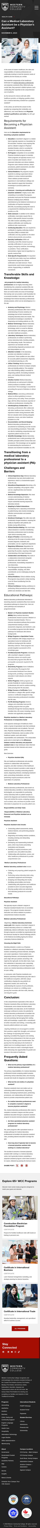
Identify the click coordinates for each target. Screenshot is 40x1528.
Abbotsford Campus (26, 1461)
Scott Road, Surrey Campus (29, 1458)
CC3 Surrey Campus (26, 1455)
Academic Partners (8, 1461)
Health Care (5, 1428)
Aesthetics (5, 1408)
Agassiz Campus (25, 1470)
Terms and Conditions (20, 1526)
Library (22, 1421)
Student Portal (24, 1410)
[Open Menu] (36, 8)
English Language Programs (7, 1424)
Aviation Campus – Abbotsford (26, 1465)
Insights (4, 1474)
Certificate (9, 1229)
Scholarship (24, 1430)
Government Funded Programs (8, 1456)
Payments (23, 1413)
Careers (4, 1467)
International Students (27, 1402)
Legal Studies (6, 1437)
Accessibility (32, 1526)
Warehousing (6, 1444)
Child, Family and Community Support (8, 1418)
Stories (4, 1471)
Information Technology (9, 1434)
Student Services (26, 1417)
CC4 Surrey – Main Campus (29, 1452)
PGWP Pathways (25, 1406)
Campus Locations (26, 1449)
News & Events (6, 1478)
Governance (5, 1452)
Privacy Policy (8, 1526)
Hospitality (5, 1431)
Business (4, 1414)
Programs (5, 1402)
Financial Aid (24, 1427)
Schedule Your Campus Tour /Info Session (11, 1482)
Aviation (4, 1411)
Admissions (23, 1424)
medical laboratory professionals (23, 83)
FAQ (3, 1464)
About (4, 1449)
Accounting (5, 1405)
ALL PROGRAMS (20, 1329)
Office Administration (8, 1441)
